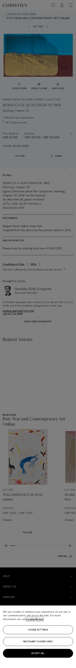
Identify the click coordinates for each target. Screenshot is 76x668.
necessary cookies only (38, 641)
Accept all (37, 653)
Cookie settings (38, 629)
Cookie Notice (34, 619)
